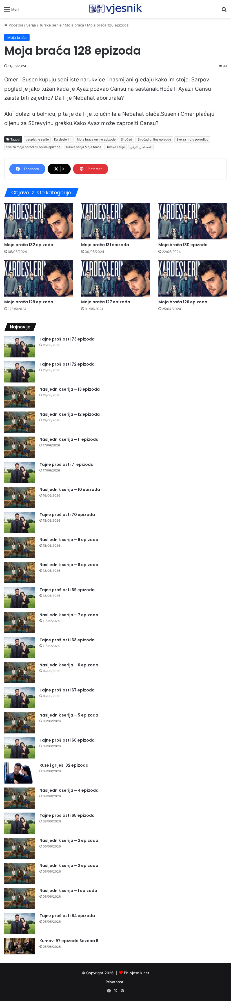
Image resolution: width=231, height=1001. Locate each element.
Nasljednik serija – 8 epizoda (68, 565)
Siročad (126, 139)
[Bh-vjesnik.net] (115, 9)
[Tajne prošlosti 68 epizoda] (19, 647)
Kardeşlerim (63, 139)
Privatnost (114, 982)
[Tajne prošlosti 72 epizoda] (19, 371)
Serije (31, 25)
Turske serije (50, 25)
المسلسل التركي (141, 147)
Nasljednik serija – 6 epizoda (68, 665)
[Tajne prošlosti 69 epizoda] (19, 597)
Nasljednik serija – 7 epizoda (68, 615)
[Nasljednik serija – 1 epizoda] (19, 898)
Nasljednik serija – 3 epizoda (68, 840)
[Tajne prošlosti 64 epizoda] (19, 923)
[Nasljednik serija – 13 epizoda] (19, 397)
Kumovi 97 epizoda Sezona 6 (68, 941)
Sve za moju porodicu (192, 139)
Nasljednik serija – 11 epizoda (69, 439)
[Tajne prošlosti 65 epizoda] (19, 823)
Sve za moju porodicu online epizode (33, 147)
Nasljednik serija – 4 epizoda (69, 790)
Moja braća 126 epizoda (182, 302)
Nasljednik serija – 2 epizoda (68, 865)
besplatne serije (37, 139)
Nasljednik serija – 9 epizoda (68, 539)
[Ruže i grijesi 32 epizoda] (19, 773)
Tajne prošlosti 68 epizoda (67, 640)
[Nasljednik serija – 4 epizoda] (19, 798)
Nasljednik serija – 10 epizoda (69, 489)
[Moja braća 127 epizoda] (115, 278)
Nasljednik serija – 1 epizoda (68, 890)
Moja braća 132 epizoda (28, 245)
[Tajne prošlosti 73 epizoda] (19, 346)
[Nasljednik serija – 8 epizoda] (19, 572)
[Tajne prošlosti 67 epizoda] (19, 697)
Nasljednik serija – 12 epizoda (69, 414)
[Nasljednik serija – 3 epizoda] (19, 848)
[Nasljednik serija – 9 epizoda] (19, 547)
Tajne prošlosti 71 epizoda (66, 464)
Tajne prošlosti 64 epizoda (67, 915)
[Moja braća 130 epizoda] (192, 221)
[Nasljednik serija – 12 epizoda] (19, 422)
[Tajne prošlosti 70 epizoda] (19, 522)
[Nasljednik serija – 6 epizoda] (19, 672)
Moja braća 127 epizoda (105, 302)
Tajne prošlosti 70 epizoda (67, 514)
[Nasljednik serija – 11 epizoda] (19, 447)
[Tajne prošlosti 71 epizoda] (19, 472)
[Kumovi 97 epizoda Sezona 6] (19, 946)
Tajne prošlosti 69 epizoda (67, 590)
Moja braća (74, 25)
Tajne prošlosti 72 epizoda (67, 364)
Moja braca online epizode (96, 139)
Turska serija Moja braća (83, 147)
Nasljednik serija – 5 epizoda (68, 715)
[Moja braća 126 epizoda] (192, 278)
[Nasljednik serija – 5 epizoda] (19, 722)
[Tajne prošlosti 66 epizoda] (19, 747)
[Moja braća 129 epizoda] (38, 278)
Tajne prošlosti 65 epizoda (67, 815)
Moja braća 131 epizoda (105, 245)
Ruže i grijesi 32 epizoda (63, 765)
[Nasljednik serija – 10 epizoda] (19, 497)
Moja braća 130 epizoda (183, 245)
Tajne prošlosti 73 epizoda (67, 339)
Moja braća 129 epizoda (28, 302)
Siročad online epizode (154, 139)
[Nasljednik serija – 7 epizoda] (19, 622)
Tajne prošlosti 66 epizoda (67, 740)
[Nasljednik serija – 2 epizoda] (19, 873)
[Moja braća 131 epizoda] (115, 221)
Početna (15, 25)
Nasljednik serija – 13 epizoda (69, 389)
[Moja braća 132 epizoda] (38, 221)
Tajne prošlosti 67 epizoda (67, 690)
